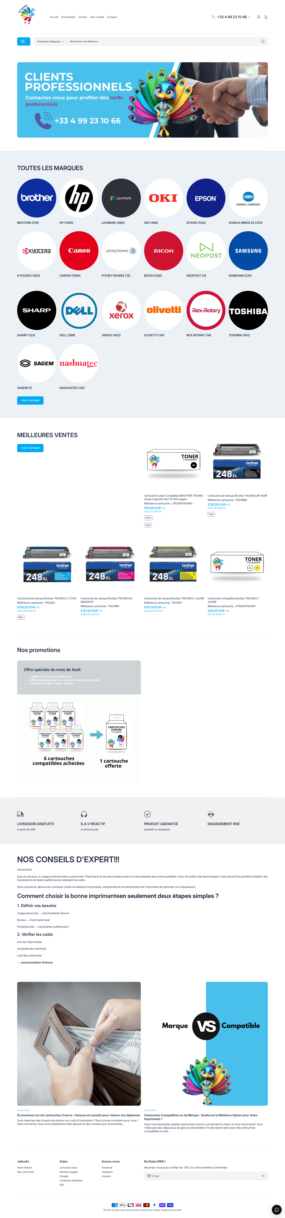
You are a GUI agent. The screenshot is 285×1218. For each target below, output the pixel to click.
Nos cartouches (25, 1171)
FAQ (62, 1184)
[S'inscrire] (264, 1176)
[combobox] (167, 41)
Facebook (107, 1167)
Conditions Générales (71, 1180)
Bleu (21, 617)
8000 (149, 517)
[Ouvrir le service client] (277, 1210)
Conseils (64, 1176)
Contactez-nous (68, 1167)
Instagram (107, 1171)
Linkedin (106, 1176)
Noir (148, 525)
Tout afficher (30, 400)
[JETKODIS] (30, 17)
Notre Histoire (24, 1167)
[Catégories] (264, 41)
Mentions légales (69, 1171)
